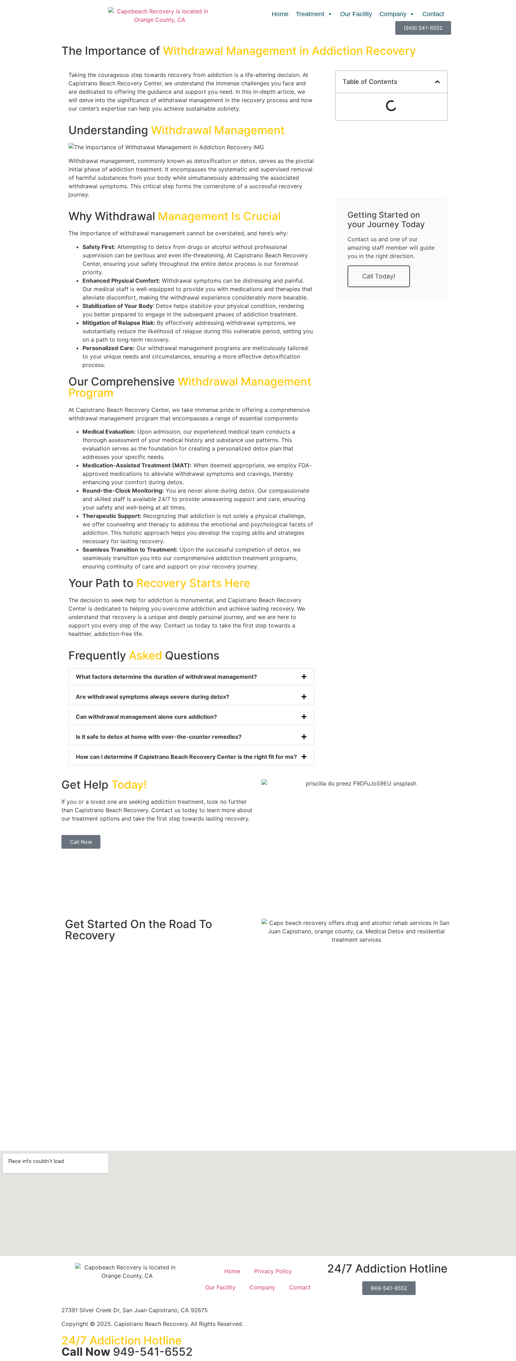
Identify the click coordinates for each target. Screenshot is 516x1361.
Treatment (310, 14)
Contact (433, 14)
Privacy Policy (273, 1338)
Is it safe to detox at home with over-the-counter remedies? (159, 736)
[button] (191, 677)
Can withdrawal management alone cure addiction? (146, 716)
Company (392, 14)
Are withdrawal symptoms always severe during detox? (152, 696)
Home (280, 14)
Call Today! (378, 276)
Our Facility (356, 14)
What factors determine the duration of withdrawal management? (166, 676)
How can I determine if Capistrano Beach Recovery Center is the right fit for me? (186, 756)
